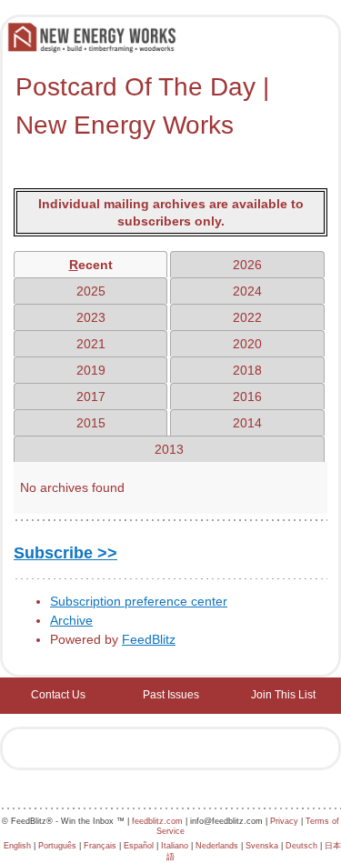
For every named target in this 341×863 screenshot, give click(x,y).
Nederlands (217, 845)
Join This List (283, 694)
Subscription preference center (138, 601)
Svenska (262, 845)
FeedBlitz (149, 639)
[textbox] (170, 106)
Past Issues (171, 694)
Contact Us (58, 694)
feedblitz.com (157, 821)
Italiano (174, 845)
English (17, 845)
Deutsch (301, 845)
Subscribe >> (65, 553)
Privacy (284, 821)
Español (139, 845)
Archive (71, 620)
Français (100, 845)
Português (57, 845)
